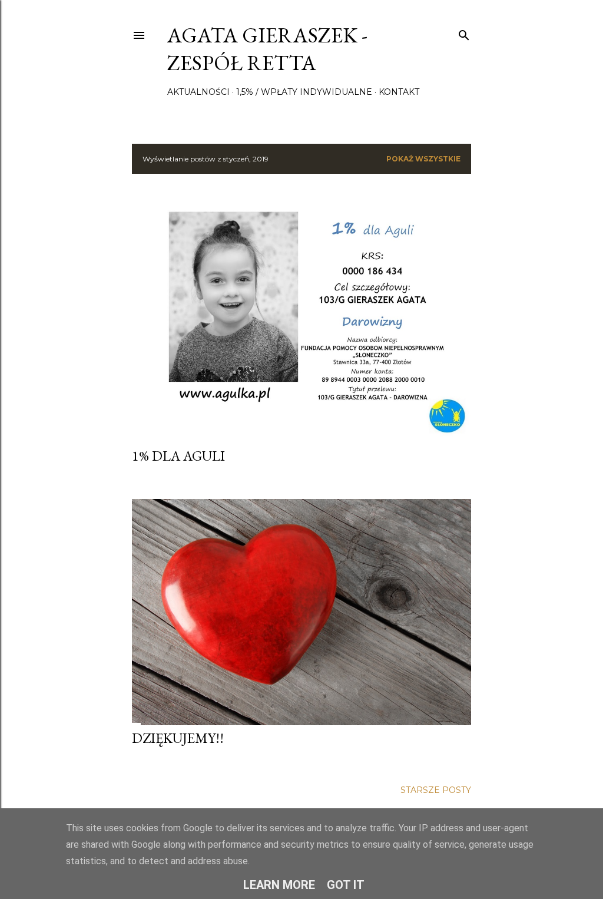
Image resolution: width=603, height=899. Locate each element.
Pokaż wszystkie (423, 158)
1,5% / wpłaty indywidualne (304, 92)
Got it (346, 885)
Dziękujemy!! (178, 738)
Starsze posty (435, 790)
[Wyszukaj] (464, 32)
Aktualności (198, 92)
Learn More (279, 885)
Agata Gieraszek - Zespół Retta (267, 49)
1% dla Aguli (178, 456)
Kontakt (399, 92)
